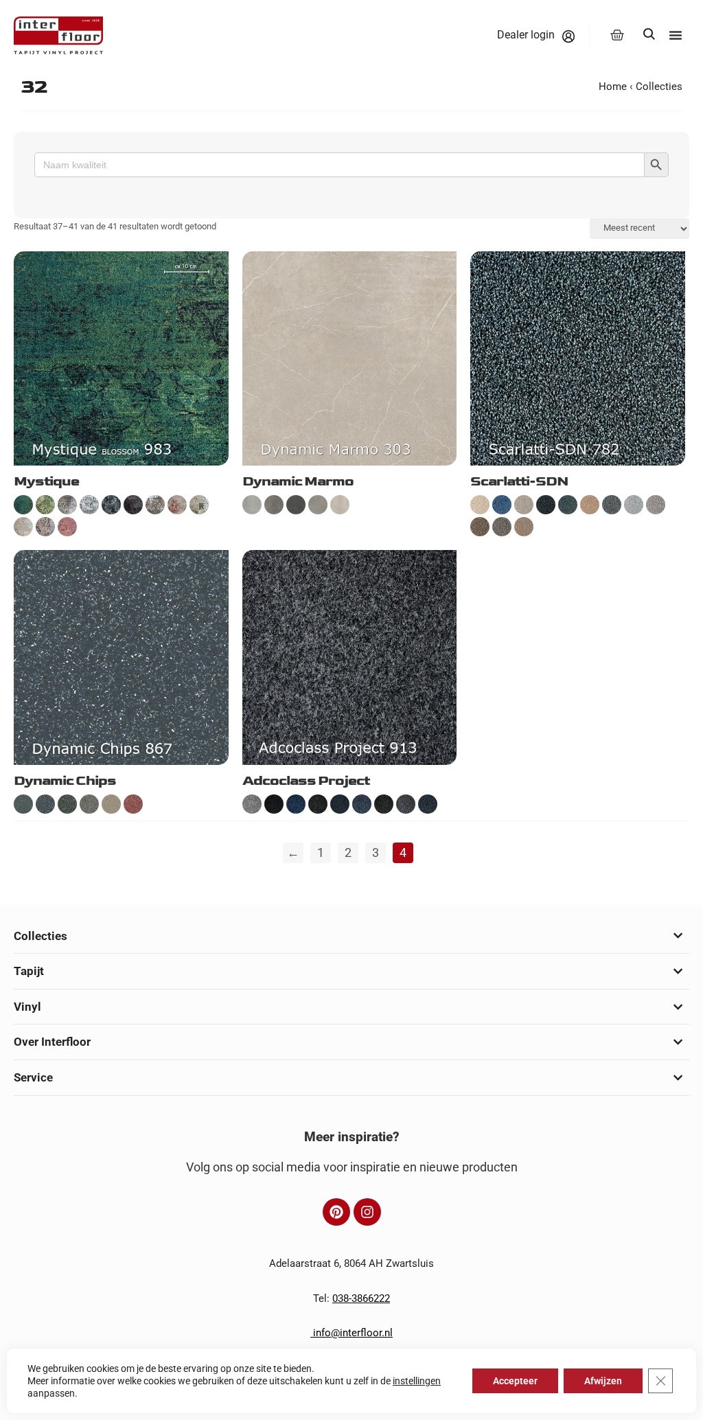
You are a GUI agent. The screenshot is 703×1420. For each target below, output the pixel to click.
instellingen (417, 1380)
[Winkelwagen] (617, 35)
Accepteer (515, 1380)
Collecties (659, 86)
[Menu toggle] (675, 35)
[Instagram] (367, 1212)
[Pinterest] (336, 1212)
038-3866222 (361, 1298)
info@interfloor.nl (351, 1333)
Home (613, 86)
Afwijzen (603, 1380)
